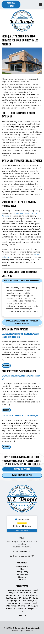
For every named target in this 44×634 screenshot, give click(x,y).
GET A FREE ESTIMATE (11, 4)
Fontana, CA (15, 598)
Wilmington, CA (13, 606)
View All (22, 616)
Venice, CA (21, 608)
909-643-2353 (25, 551)
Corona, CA (26, 595)
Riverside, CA (25, 593)
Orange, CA (13, 593)
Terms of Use (22, 574)
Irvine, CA (25, 606)
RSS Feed (22, 579)
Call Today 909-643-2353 (23, 475)
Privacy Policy (22, 572)
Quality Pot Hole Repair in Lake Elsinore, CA (20, 415)
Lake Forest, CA (29, 601)
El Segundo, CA (29, 603)
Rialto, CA (26, 598)
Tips (22, 569)
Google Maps (22, 566)
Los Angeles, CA (13, 590)
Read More (6, 366)
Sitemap (22, 577)
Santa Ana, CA (13, 603)
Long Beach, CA (29, 590)
